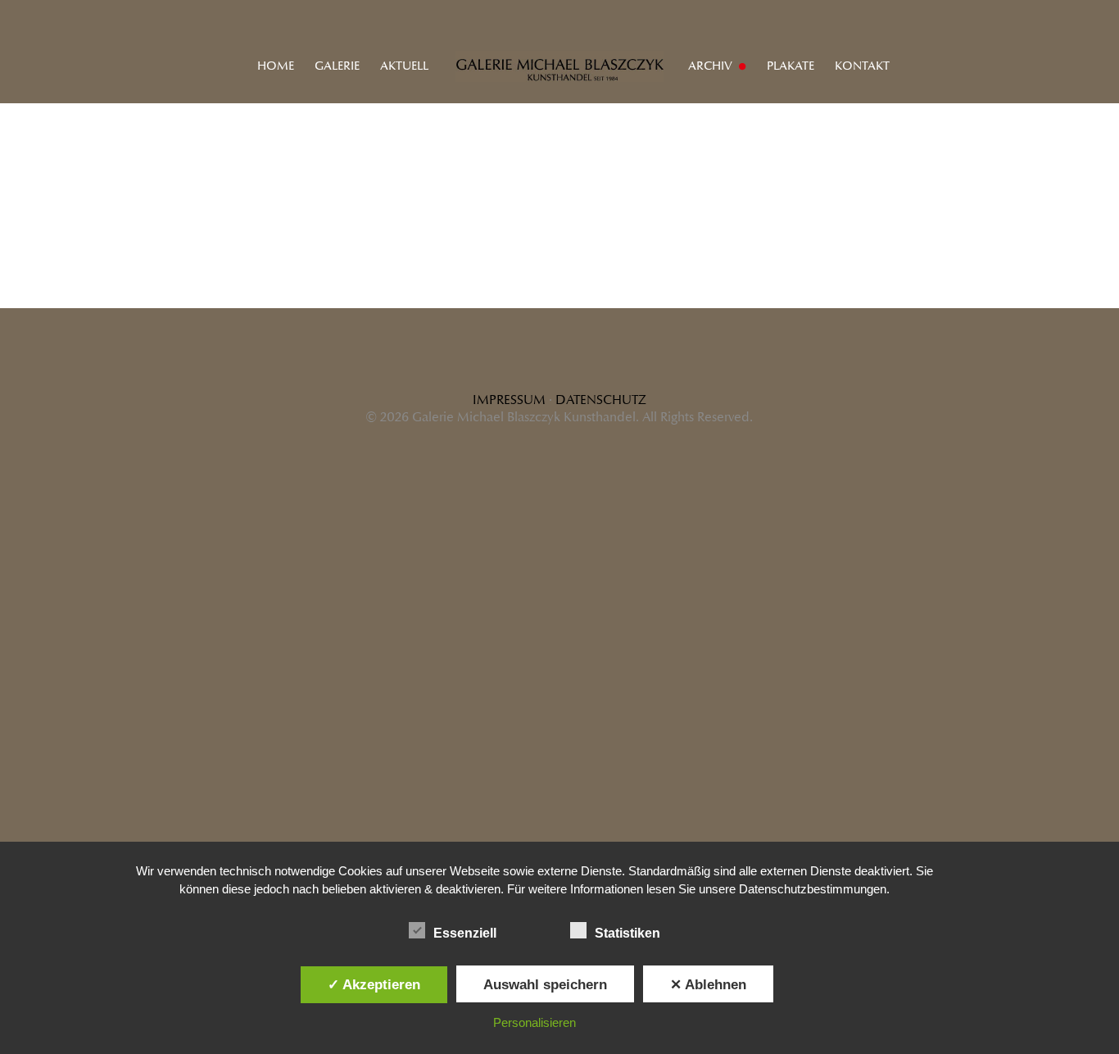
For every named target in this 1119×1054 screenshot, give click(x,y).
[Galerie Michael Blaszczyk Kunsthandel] (559, 65)
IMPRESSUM (509, 400)
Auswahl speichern (545, 984)
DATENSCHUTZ (600, 400)
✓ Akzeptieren (374, 984)
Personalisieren (534, 1022)
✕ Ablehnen (708, 984)
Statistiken (627, 933)
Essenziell (464, 933)
